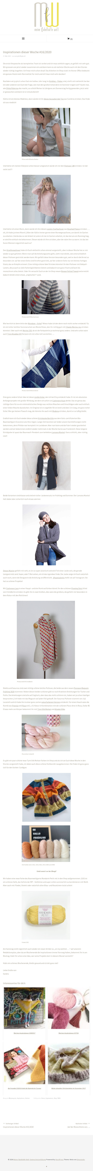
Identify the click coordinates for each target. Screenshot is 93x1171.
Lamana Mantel (58, 432)
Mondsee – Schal (35, 323)
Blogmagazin (12, 1098)
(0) (71, 39)
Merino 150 (27, 330)
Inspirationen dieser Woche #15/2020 (18, 1125)
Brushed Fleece (73, 229)
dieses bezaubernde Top (54, 99)
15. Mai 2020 (7, 56)
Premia (15, 705)
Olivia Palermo (12, 88)
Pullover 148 (69, 166)
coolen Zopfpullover (55, 229)
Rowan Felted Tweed (69, 271)
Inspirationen (20, 1098)
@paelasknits (59, 577)
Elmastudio (81, 1159)
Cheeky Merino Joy (73, 327)
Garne (43, 1098)
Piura (24, 705)
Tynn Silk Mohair (44, 709)
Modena (55, 411)
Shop (55, 1098)
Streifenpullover (13, 250)
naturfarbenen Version (50, 702)
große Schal (39, 397)
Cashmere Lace (12, 588)
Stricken (27, 1098)
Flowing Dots (76, 588)
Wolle (59, 1098)
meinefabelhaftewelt (19, 56)
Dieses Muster (9, 570)
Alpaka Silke (60, 709)
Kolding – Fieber (56, 81)
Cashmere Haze (58, 400)
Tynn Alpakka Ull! (14, 334)
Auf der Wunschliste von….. (79, 1125)
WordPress (59, 1159)
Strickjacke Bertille (46, 418)
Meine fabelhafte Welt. (21, 1159)
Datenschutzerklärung (38, 1159)
